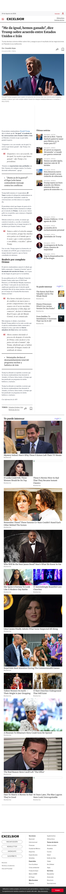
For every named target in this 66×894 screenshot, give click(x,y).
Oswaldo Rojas (10, 48)
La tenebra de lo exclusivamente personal (54, 229)
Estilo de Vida (51, 858)
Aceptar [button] (57, 890)
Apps (48, 867)
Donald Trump (25, 131)
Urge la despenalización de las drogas (53, 257)
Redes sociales (52, 845)
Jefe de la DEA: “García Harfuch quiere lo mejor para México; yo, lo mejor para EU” (53, 140)
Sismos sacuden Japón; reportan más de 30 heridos (53, 163)
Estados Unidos (14, 407)
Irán (21, 407)
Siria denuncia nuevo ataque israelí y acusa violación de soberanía (53, 174)
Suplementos (51, 836)
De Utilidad (50, 864)
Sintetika (32, 858)
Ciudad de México (34, 848)
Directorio (4, 862)
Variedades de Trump (52, 237)
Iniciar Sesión (12, 842)
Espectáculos (33, 855)
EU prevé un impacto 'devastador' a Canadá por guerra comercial (53, 152)
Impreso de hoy (59, 20)
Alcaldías (50, 848)
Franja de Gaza (33, 871)
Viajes (49, 861)
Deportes (32, 852)
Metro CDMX (33, 874)
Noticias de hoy (14, 410)
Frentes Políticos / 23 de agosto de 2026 (53, 220)
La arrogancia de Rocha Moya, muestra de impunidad (53, 247)
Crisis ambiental (34, 867)
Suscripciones (51, 883)
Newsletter (12, 846)
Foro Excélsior (33, 864)
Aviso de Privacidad (7, 868)
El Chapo (32, 877)
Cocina (49, 852)
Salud (49, 855)
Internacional (33, 842)
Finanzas (32, 845)
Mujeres (31, 883)
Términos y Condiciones (8, 865)
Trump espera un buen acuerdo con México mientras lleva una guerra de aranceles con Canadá (53, 186)
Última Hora (60, 18)
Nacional (31, 839)
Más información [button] (43, 891)
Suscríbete (12, 856)
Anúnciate (57, 13)
